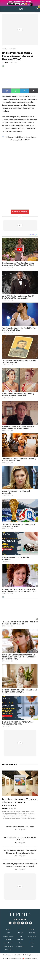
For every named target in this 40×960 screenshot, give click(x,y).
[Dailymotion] (30, 923)
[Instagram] (14, 923)
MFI (16, 829)
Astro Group (34, 958)
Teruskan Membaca (20, 212)
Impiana (4, 48)
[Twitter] (18, 923)
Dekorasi (13, 48)
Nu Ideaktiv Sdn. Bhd (18, 958)
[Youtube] (26, 923)
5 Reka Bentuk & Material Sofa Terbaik (20, 827)
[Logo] (20, 8)
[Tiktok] (22, 923)
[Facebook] (10, 923)
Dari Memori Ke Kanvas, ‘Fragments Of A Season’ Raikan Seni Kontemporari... (19, 802)
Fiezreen (5, 808)
